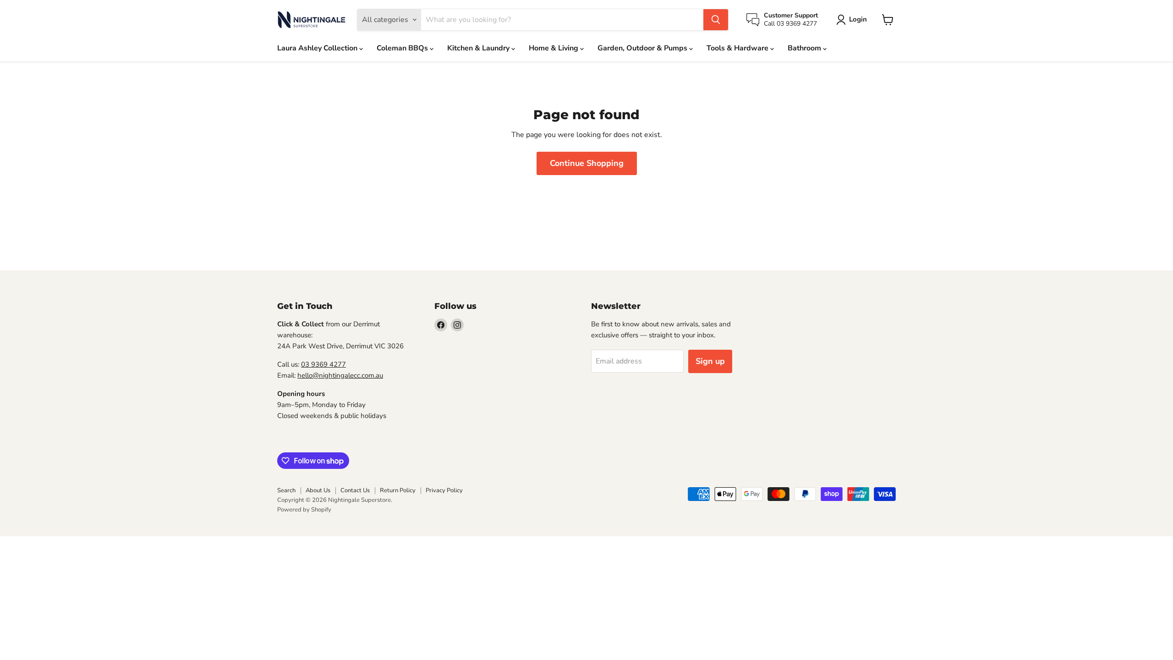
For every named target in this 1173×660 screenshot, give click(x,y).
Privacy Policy (444, 490)
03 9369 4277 (323, 364)
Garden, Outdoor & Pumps (643, 48)
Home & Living (554, 48)
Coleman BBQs (403, 48)
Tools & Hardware (738, 48)
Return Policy (398, 490)
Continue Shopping (587, 163)
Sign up (710, 361)
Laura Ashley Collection (318, 48)
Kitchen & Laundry (479, 48)
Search (286, 490)
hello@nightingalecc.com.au (340, 375)
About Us (318, 490)
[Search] (715, 19)
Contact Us (355, 490)
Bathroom (805, 48)
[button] (853, 19)
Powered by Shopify (304, 510)
